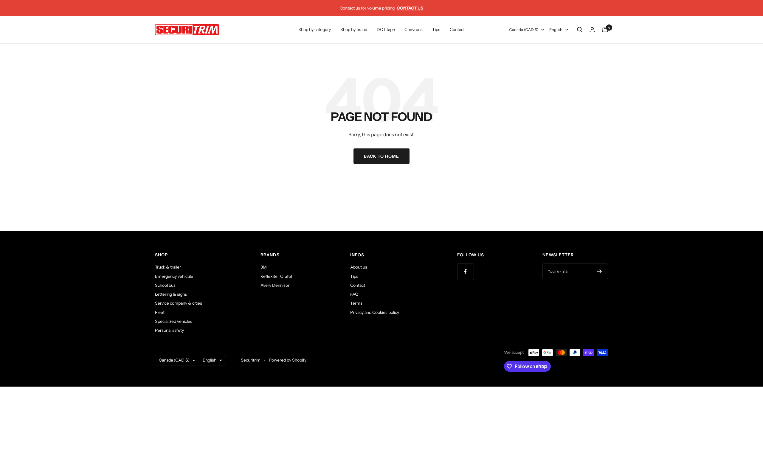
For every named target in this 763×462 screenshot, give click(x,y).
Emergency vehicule (174, 276)
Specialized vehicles (173, 321)
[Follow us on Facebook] (465, 271)
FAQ (354, 294)
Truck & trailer (168, 267)
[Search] (579, 29)
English (555, 29)
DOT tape (386, 29)
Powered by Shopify (287, 360)
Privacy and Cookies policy (374, 312)
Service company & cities (178, 303)
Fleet (160, 312)
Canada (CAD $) (523, 29)
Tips (436, 29)
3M (263, 267)
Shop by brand (353, 29)
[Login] (592, 29)
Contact (457, 29)
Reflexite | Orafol (276, 276)
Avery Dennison (275, 285)
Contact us (410, 8)
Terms (356, 303)
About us (358, 267)
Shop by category (314, 29)
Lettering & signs (171, 294)
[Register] (599, 271)
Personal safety (169, 330)
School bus (165, 285)
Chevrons (413, 29)
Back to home (381, 156)
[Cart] (605, 29)
